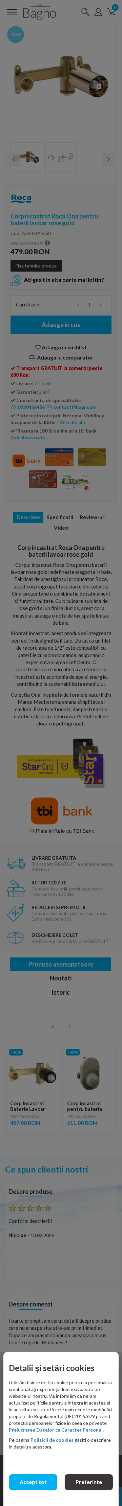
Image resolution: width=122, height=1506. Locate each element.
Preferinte (89, 1482)
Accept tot (33, 1482)
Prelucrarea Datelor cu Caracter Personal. (56, 1430)
